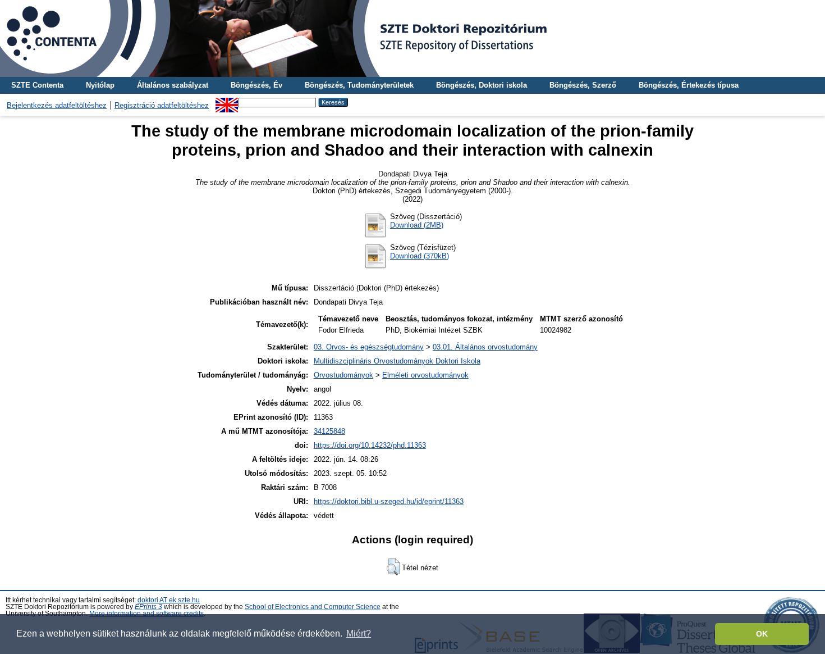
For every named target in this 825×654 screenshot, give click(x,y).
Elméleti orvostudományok (425, 375)
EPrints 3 (148, 606)
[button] (393, 566)
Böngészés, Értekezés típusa (689, 85)
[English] (227, 102)
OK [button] (762, 633)
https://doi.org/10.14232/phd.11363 (370, 445)
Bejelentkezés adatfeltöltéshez (57, 105)
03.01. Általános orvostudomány (485, 347)
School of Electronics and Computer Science (313, 606)
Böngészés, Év (256, 85)
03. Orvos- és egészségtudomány (369, 347)
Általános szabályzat (172, 85)
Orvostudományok (343, 375)
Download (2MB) (416, 225)
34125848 (329, 431)
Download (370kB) (419, 256)
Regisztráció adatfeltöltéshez (161, 105)
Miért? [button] (358, 633)
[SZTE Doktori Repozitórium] (412, 38)
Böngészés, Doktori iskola (481, 85)
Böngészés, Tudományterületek (359, 85)
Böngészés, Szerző (582, 85)
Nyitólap (100, 85)
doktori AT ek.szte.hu (169, 600)
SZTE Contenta (37, 85)
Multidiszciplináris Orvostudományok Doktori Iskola (397, 361)
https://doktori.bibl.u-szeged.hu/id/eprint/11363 (389, 501)
